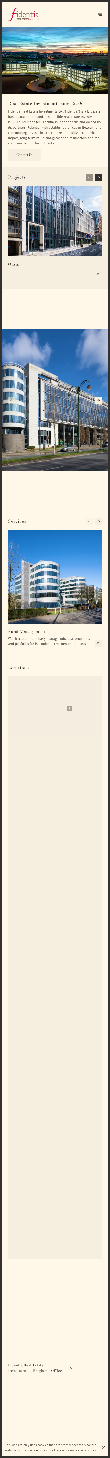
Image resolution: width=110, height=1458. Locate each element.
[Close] (103, 1447)
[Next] (100, 14)
